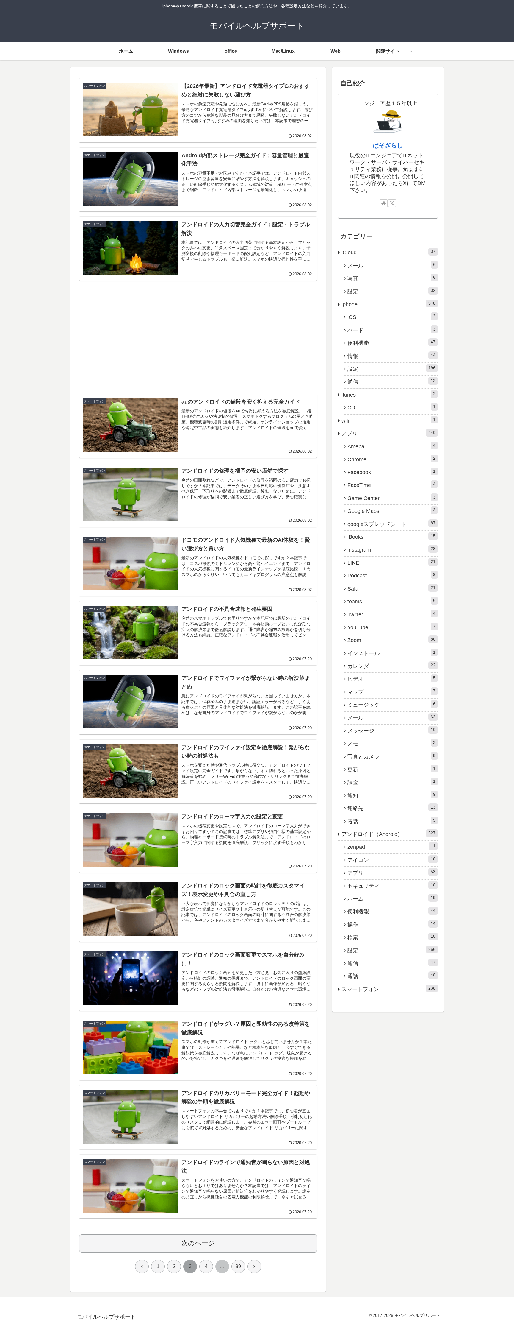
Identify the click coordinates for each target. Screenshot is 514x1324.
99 (238, 1266)
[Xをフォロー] (392, 203)
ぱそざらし (388, 145)
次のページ (198, 1243)
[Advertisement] (198, 327)
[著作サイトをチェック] (384, 203)
